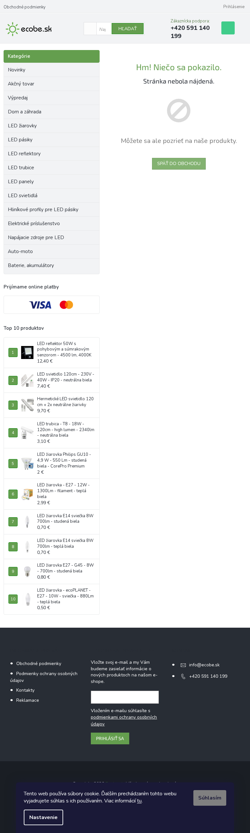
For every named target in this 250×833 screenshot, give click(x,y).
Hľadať (127, 29)
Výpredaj (18, 98)
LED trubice (21, 167)
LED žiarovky (22, 125)
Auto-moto (20, 251)
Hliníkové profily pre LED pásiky (43, 209)
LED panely (21, 181)
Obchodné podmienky (25, 7)
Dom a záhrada (24, 112)
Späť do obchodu (179, 163)
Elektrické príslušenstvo (34, 223)
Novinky (16, 70)
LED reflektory (24, 153)
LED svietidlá (22, 195)
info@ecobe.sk (204, 665)
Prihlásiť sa (110, 738)
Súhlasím (209, 797)
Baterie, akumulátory (31, 265)
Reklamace (27, 700)
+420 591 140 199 (208, 676)
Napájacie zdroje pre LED (36, 237)
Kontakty (25, 690)
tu (139, 800)
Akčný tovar (21, 84)
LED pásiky (20, 139)
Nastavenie (43, 817)
